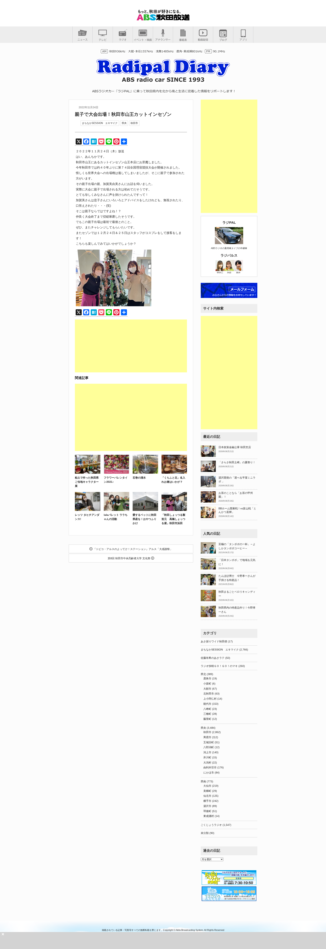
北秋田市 (208, 693)
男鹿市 (207, 737)
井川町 (207, 757)
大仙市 (207, 785)
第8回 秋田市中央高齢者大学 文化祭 (129, 558)
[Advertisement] (131, 345)
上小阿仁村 (210, 698)
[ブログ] (223, 39)
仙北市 (207, 795)
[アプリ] (243, 39)
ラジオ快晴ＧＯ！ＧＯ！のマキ (219, 665)
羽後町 (207, 811)
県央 (124, 123)
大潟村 (207, 762)
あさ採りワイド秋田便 (214, 641)
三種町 (207, 713)
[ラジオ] (123, 39)
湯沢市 (207, 805)
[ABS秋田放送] (163, 18)
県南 (203, 781)
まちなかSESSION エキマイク (100, 123)
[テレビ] (103, 39)
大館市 (207, 688)
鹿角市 (207, 678)
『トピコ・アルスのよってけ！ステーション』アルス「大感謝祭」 (132, 549)
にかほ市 (208, 772)
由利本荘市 (210, 767)
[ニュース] (82, 39)
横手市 (207, 800)
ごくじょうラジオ (211, 824)
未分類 (205, 833)
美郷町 (207, 790)
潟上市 (207, 752)
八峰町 (207, 708)
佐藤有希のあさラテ (213, 657)
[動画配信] (203, 39)
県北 (203, 674)
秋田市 (134, 123)
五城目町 (208, 742)
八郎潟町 (208, 747)
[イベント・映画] (143, 39)
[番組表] (183, 39)
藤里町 (207, 718)
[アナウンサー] (163, 39)
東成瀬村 (208, 816)
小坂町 (207, 683)
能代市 (207, 703)
